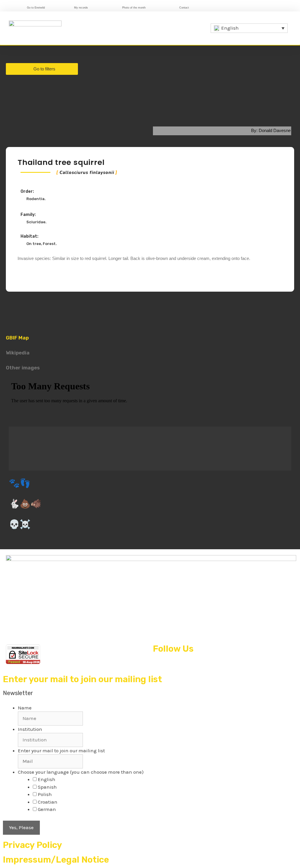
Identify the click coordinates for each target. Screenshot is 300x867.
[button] (201, 28)
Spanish (47, 787)
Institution (30, 729)
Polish (45, 794)
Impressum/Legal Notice (56, 859)
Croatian (47, 802)
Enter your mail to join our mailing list (61, 750)
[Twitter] (234, 7)
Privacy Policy (32, 845)
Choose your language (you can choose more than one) (81, 772)
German (47, 809)
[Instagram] (244, 7)
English (46, 779)
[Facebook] (225, 7)
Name (25, 708)
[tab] (150, 334)
